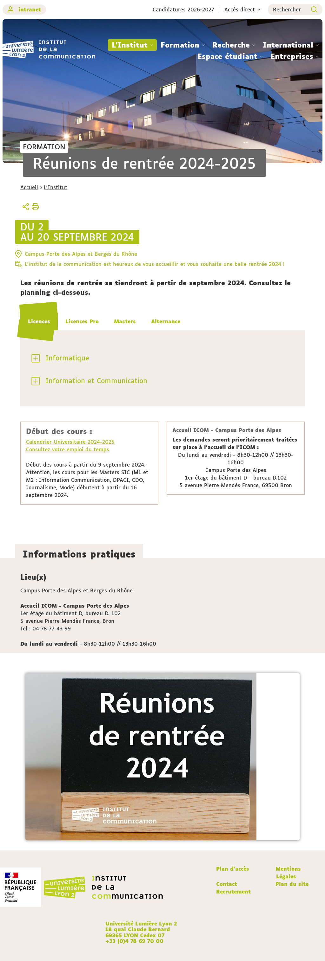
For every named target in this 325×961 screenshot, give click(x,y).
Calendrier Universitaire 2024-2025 (70, 442)
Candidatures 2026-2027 (183, 9)
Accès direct (239, 9)
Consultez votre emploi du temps (67, 449)
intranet (29, 9)
